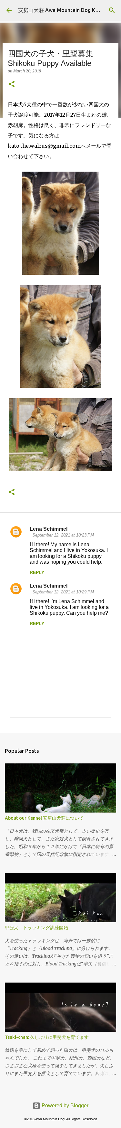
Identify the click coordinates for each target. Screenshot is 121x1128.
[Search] (112, 10)
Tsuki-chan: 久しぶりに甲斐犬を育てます (47, 1037)
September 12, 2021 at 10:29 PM (63, 592)
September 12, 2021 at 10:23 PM (63, 535)
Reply (37, 572)
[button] (11, 84)
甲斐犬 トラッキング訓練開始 (36, 927)
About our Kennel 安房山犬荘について (44, 818)
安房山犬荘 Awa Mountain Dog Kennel (63, 10)
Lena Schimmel (48, 529)
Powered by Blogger (64, 1105)
